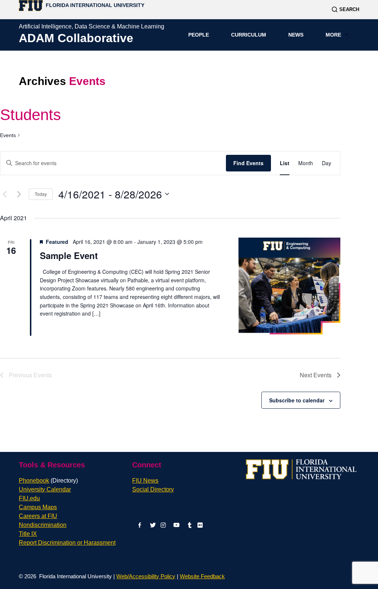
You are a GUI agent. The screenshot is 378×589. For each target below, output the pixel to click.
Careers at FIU (38, 516)
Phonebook (48, 480)
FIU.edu (29, 498)
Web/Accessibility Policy (145, 576)
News (295, 35)
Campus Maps (38, 507)
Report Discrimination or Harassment (67, 542)
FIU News (145, 480)
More (333, 35)
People (198, 35)
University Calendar (45, 489)
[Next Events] (18, 194)
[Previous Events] (4, 194)
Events (8, 135)
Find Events (248, 163)
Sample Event (69, 255)
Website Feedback (202, 576)
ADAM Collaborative (76, 38)
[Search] (345, 9)
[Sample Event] (289, 286)
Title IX (28, 534)
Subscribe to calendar (296, 400)
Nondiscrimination (42, 525)
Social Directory (153, 489)
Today (41, 194)
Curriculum (248, 35)
